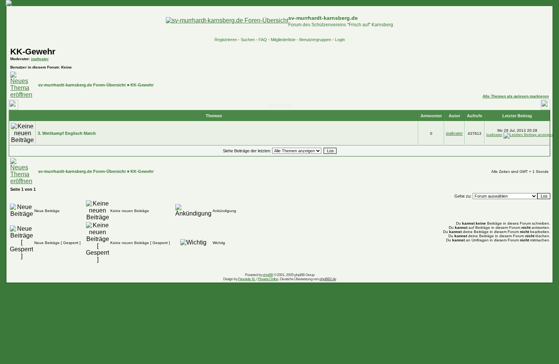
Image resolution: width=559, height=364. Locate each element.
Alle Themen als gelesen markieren (516, 96)
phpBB (268, 275)
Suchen (248, 39)
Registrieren (225, 39)
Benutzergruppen (315, 39)
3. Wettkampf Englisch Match (67, 133)
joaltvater (40, 59)
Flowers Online (268, 279)
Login (340, 39)
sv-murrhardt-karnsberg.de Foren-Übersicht (82, 85)
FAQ (263, 39)
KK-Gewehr (33, 51)
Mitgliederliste (283, 39)
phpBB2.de (327, 279)
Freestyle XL (247, 279)
